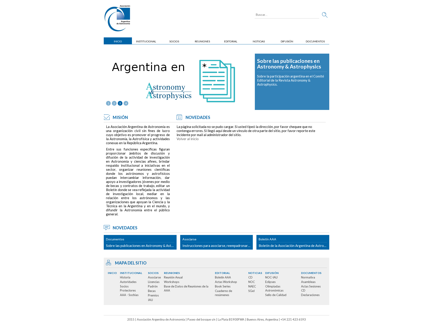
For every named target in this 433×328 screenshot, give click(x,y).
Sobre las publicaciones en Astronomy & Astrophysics (289, 64)
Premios (153, 295)
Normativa (308, 277)
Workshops (171, 282)
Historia (125, 277)
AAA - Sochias (129, 295)
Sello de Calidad (275, 295)
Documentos (315, 41)
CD (250, 277)
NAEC (252, 286)
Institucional (146, 41)
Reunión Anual (173, 277)
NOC (251, 282)
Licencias (153, 282)
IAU (150, 300)
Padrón (153, 286)
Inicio (118, 41)
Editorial (230, 41)
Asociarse (154, 277)
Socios (174, 41)
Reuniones (202, 41)
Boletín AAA (223, 277)
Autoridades (128, 282)
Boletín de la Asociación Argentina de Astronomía (294, 242)
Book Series (222, 286)
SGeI (251, 291)
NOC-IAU (271, 277)
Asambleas (308, 282)
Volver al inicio (188, 139)
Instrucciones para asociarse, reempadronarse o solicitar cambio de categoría (217, 242)
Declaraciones (310, 295)
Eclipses (270, 282)
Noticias (259, 41)
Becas (152, 291)
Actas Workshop (226, 282)
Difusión (287, 41)
